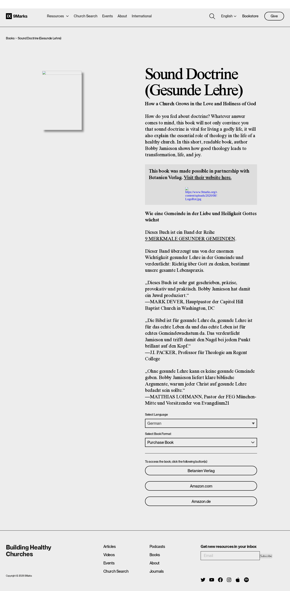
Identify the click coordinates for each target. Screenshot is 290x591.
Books (10, 38)
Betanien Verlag (201, 470)
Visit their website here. (208, 177)
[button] (201, 423)
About (122, 16)
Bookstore (250, 16)
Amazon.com (201, 486)
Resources (55, 16)
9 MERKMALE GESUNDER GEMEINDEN (190, 239)
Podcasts (157, 546)
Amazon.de (201, 501)
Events (107, 16)
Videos (109, 554)
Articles (109, 546)
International (142, 16)
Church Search (85, 16)
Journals (157, 571)
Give (274, 16)
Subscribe (266, 556)
